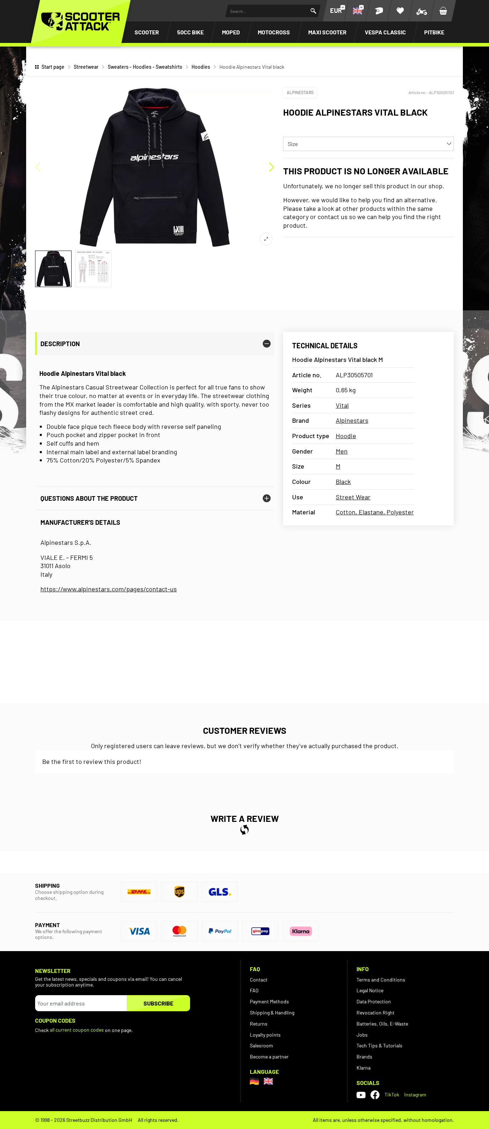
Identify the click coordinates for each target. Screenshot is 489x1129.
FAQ (254, 990)
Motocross (274, 32)
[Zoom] (266, 239)
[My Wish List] (400, 10)
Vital (342, 405)
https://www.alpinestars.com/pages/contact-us (108, 589)
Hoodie (346, 436)
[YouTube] (361, 1094)
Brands (364, 1056)
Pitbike (434, 32)
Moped (231, 32)
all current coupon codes (77, 1030)
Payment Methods (269, 1001)
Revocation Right (375, 1012)
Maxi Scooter (327, 32)
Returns (258, 1024)
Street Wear (353, 497)
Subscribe (158, 1003)
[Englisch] (268, 1081)
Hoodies (201, 67)
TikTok (391, 1094)
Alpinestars (300, 92)
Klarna (364, 1068)
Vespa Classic (385, 32)
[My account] (378, 10)
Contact (258, 980)
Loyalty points (265, 1035)
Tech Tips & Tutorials (379, 1045)
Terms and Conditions (381, 980)
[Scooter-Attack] (80, 21)
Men (342, 451)
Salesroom (261, 1045)
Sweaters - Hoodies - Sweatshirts (145, 67)
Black (343, 481)
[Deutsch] (254, 1081)
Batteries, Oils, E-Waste (382, 1024)
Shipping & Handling (272, 1012)
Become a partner (269, 1056)
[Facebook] (375, 1095)
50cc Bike (190, 32)
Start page (53, 67)
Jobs (362, 1035)
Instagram (415, 1094)
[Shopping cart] (443, 10)
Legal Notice (370, 990)
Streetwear (86, 67)
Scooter (147, 32)
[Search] (313, 11)
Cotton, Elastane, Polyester (375, 512)
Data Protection (374, 1001)
